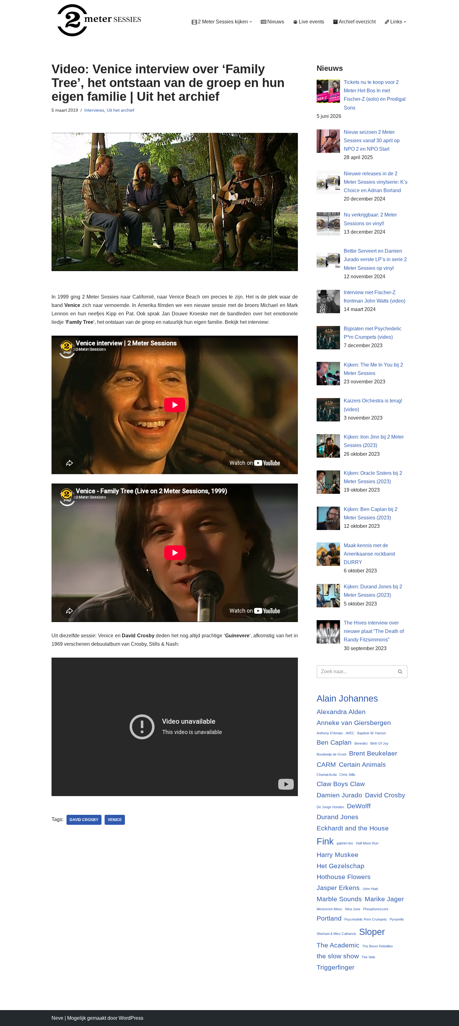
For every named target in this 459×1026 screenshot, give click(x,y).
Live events (311, 21)
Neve (57, 1018)
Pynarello (397, 919)
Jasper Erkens (338, 887)
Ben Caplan (334, 742)
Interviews (94, 110)
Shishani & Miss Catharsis (336, 934)
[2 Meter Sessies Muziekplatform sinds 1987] (96, 20)
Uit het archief (120, 110)
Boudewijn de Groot (331, 754)
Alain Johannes (347, 698)
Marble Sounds (339, 898)
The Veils (368, 957)
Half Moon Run (367, 843)
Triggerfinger (335, 967)
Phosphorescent (375, 909)
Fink (325, 841)
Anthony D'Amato (330, 733)
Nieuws (275, 21)
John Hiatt (370, 889)
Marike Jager (384, 898)
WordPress (131, 1018)
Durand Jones (337, 816)
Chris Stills (347, 774)
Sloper (372, 931)
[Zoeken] (400, 671)
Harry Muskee (337, 854)
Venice (115, 820)
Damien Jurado (339, 795)
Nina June (352, 909)
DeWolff (359, 806)
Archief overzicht (357, 21)
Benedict (361, 743)
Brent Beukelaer (373, 753)
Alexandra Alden (341, 711)
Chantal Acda (327, 774)
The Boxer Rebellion (377, 946)
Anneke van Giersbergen (354, 722)
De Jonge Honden (330, 807)
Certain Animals (362, 764)
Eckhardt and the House (353, 828)
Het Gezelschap (340, 865)
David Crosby (84, 820)
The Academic (338, 945)
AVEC (350, 733)
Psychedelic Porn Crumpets (365, 919)
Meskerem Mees (329, 909)
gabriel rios (345, 843)
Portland (329, 918)
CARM (326, 764)
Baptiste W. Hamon (371, 733)
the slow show (338, 956)
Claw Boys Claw (341, 783)
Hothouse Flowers (344, 876)
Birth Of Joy (379, 743)
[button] (250, 22)
